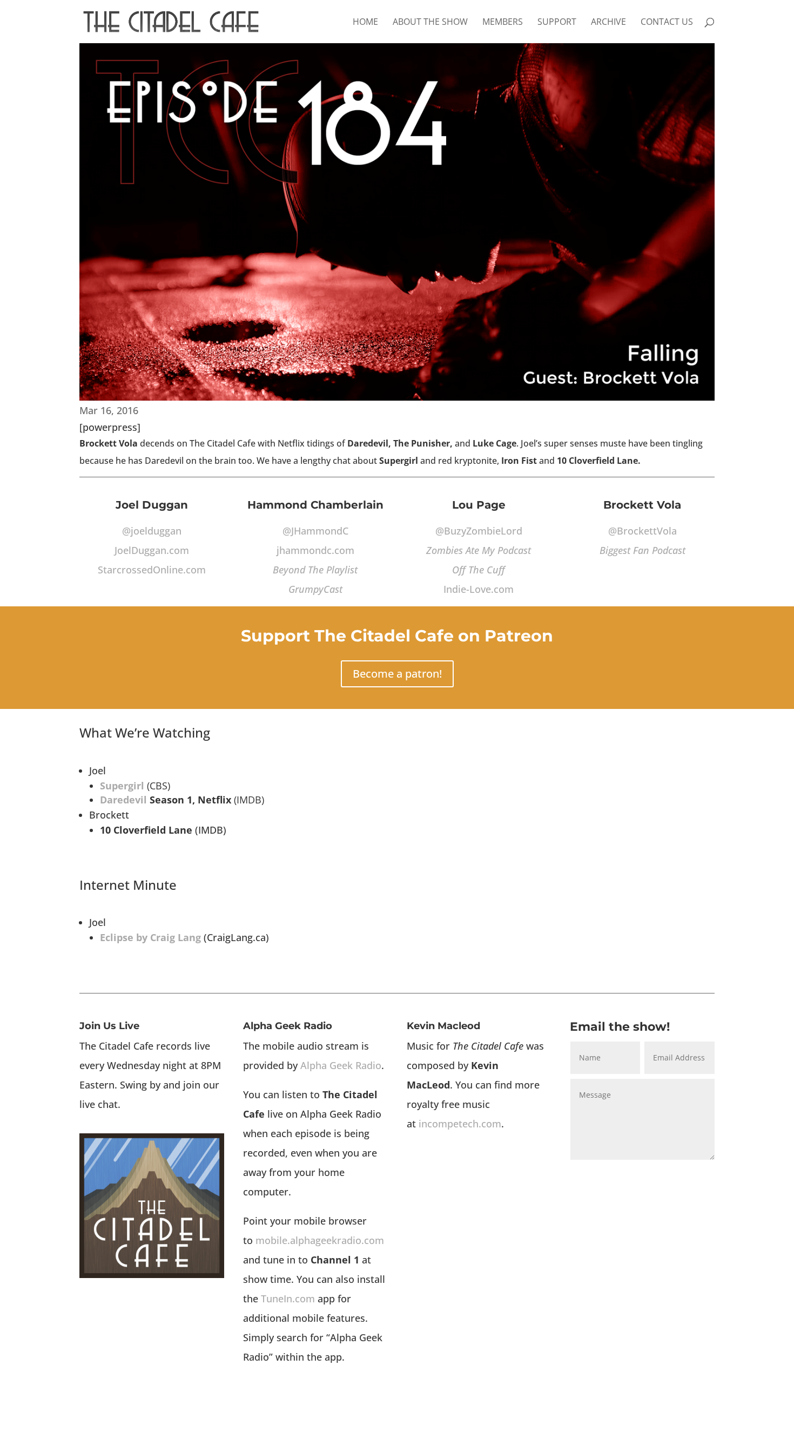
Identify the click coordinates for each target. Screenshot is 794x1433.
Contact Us (667, 23)
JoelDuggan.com (152, 550)
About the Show (430, 23)
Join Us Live (109, 1026)
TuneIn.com (288, 1298)
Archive (608, 23)
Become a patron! (397, 673)
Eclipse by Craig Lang (150, 937)
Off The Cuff (478, 569)
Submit (685, 1175)
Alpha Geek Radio (287, 1026)
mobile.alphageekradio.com (319, 1240)
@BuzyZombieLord (478, 530)
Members (502, 23)
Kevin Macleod (443, 1026)
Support (556, 23)
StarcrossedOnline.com (152, 569)
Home (365, 23)
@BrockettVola (642, 530)
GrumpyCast (315, 589)
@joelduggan (151, 530)
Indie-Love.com (478, 589)
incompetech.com (460, 1123)
